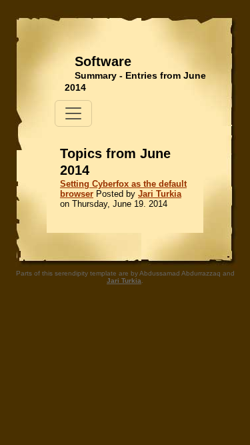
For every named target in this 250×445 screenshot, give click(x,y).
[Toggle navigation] (73, 113)
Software (103, 61)
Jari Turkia (159, 194)
